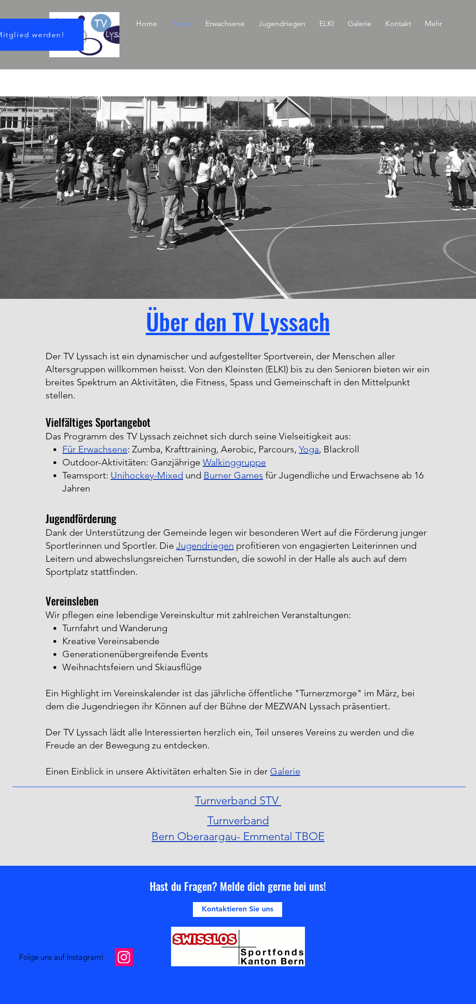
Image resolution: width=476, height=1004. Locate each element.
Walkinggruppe (234, 462)
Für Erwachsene (94, 449)
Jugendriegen (205, 545)
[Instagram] (124, 957)
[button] (224, 23)
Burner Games (233, 475)
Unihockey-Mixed (147, 475)
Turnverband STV (238, 800)
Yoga (309, 449)
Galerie (285, 771)
